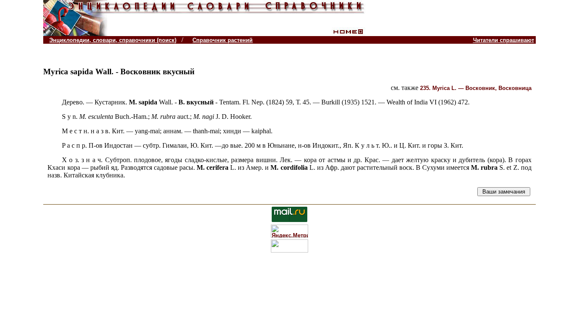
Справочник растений (222, 40)
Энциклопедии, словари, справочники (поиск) (112, 40)
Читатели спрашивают (503, 40)
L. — (476, 88)
